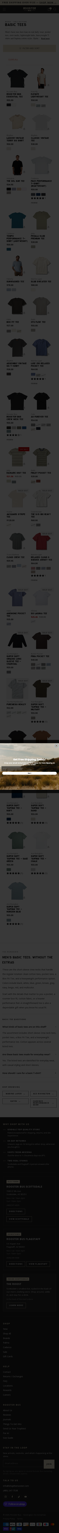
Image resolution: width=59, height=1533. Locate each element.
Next (29, 773)
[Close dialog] (56, 746)
